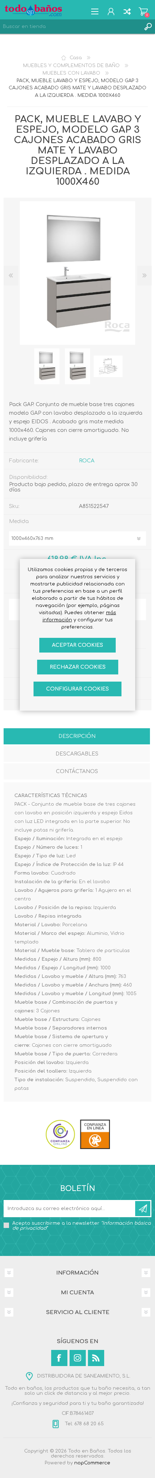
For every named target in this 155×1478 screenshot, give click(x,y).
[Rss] (96, 1358)
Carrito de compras (143, 11)
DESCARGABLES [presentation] (77, 754)
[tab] (77, 737)
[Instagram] (78, 1358)
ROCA (86, 460)
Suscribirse (142, 1208)
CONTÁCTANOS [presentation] (77, 771)
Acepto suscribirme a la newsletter (81, 1226)
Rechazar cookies (78, 667)
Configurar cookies (77, 689)
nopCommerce (92, 1462)
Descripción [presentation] (77, 736)
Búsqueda (148, 26)
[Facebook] (59, 1358)
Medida (19, 521)
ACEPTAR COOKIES (77, 645)
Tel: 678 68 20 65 (83, 1423)
